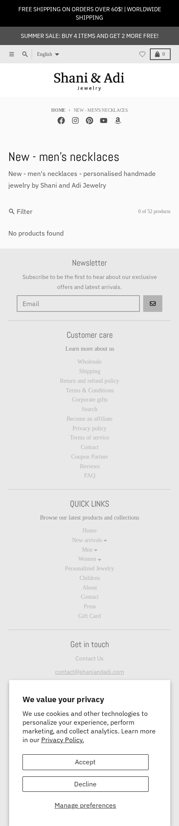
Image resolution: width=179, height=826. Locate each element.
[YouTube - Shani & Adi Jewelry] (103, 120)
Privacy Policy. (62, 740)
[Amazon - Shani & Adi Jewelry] (117, 120)
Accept (85, 762)
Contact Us (89, 658)
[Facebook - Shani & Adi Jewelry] (61, 120)
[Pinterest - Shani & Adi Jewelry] (89, 120)
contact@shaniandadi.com (89, 671)
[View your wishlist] (142, 54)
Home (58, 110)
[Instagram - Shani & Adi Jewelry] (75, 120)
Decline (85, 784)
